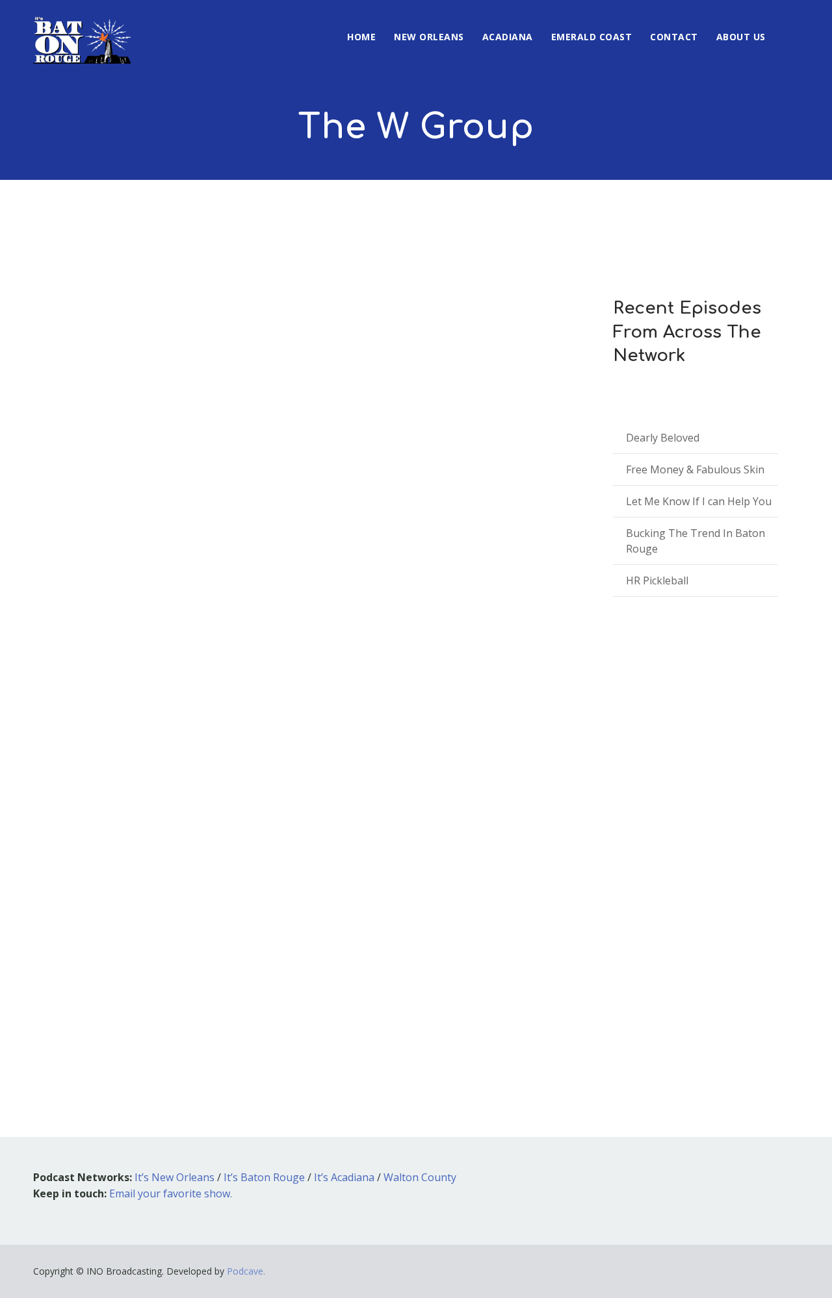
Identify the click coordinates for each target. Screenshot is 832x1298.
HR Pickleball (657, 580)
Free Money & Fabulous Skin (695, 469)
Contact (674, 37)
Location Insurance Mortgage (164, 828)
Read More (78, 1014)
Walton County (420, 1177)
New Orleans (429, 37)
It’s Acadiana (344, 1177)
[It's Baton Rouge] (82, 32)
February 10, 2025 (92, 847)
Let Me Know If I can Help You (699, 501)
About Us (741, 37)
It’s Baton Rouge (264, 1177)
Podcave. (246, 1271)
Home (361, 37)
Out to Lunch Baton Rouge (282, 847)
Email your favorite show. (170, 1193)
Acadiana (507, 37)
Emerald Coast (591, 37)
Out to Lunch (184, 847)
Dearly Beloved (662, 438)
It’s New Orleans (174, 1177)
